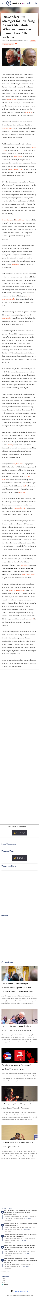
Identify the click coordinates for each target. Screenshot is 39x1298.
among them (15, 264)
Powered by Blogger (21, 1291)
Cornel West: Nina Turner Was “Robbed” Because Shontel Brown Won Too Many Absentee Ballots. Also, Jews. (19, 1247)
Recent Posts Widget (6, 1271)
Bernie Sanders (7, 220)
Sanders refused (11, 99)
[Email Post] (16, 44)
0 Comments (17, 40)
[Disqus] (19, 697)
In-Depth (33, 40)
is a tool (31, 619)
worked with (18, 156)
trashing (10, 445)
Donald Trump (19, 220)
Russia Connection (8, 44)
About (3, 1280)
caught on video (18, 464)
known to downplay (20, 508)
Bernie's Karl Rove (8, 128)
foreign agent (22, 492)
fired (24, 486)
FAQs (3, 1282)
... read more (27, 1218)
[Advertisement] (19, 799)
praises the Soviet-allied (16, 590)
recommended (6, 318)
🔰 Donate (5, 1284)
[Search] (36, 3)
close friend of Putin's (28, 574)
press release (24, 565)
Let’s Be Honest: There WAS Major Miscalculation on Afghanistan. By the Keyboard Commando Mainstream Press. (17, 987)
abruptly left (29, 112)
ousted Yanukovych (15, 169)
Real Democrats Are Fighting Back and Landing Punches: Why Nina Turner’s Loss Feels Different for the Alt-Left (20, 1260)
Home (3, 1278)
